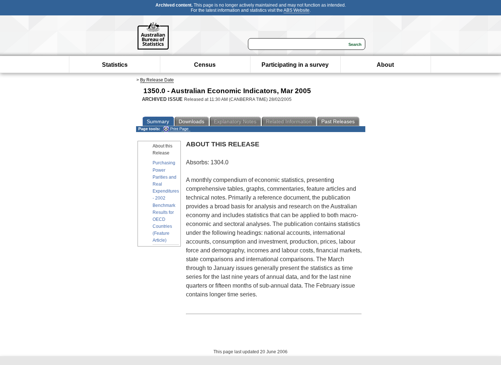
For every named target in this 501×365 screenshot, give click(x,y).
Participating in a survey (295, 65)
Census (205, 65)
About (385, 65)
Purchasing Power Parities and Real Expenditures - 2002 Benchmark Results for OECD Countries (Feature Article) (166, 201)
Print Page (179, 129)
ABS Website (297, 10)
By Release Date (157, 80)
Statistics (115, 65)
